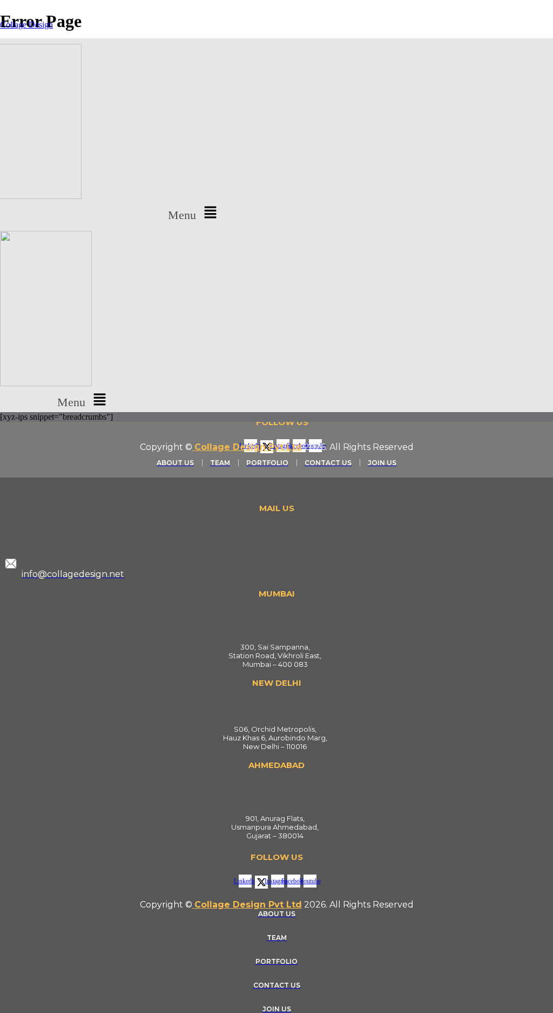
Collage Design (26, 24)
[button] (194, 213)
